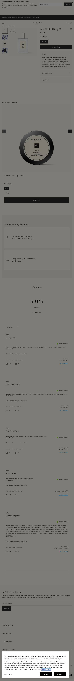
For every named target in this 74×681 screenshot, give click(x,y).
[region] (35, 664)
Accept (59, 674)
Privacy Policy (46, 669)
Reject (46, 674)
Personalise (8, 674)
